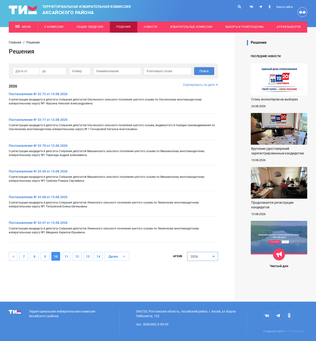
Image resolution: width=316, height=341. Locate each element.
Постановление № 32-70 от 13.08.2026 (38, 145)
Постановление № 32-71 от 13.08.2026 (38, 120)
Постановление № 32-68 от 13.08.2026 (38, 197)
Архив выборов (289, 26)
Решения (123, 26)
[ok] (269, 7)
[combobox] (202, 256)
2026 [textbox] (194, 256)
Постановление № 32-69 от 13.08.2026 (38, 171)
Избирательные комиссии (191, 26)
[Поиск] (239, 7)
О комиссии (53, 26)
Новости (150, 26)
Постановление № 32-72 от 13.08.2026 (38, 94)
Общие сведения (90, 26)
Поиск (204, 71)
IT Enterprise (295, 331)
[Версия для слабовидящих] (302, 12)
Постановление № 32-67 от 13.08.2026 (38, 223)
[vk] (251, 7)
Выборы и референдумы (245, 26)
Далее (113, 256)
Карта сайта (284, 7)
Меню (26, 26)
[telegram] (260, 7)
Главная (15, 42)
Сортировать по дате (199, 85)
